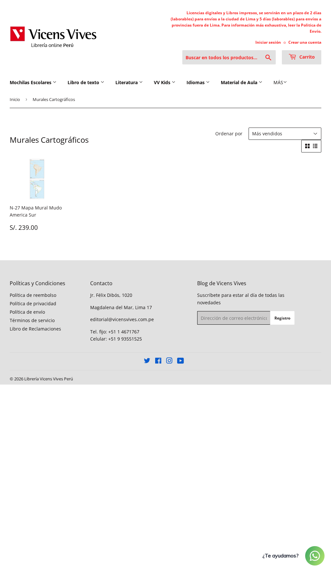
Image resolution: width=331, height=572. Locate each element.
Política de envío (27, 312)
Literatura (127, 82)
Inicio (15, 99)
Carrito (306, 57)
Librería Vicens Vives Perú (48, 379)
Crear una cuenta (304, 42)
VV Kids (163, 82)
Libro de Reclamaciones (35, 329)
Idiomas (196, 82)
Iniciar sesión (268, 42)
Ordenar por (228, 133)
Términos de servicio (32, 320)
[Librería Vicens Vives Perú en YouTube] (180, 361)
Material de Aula (240, 82)
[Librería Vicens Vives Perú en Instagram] (169, 361)
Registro (282, 318)
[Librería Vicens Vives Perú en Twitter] (147, 361)
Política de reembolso (33, 295)
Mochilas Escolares (31, 82)
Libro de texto (84, 82)
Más (278, 82)
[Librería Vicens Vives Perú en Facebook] (158, 361)
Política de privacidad (33, 303)
